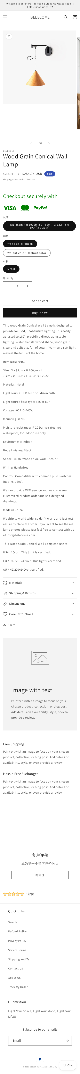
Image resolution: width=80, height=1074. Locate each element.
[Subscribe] (67, 1041)
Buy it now (40, 313)
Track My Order (18, 987)
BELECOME (34, 1067)
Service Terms (17, 950)
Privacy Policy (17, 941)
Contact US (15, 968)
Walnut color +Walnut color (26, 253)
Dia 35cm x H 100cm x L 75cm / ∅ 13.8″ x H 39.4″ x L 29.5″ (39, 226)
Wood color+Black (20, 244)
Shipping (7, 179)
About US (14, 978)
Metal (11, 269)
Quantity (8, 278)
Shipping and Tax (19, 959)
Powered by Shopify (48, 1067)
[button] (5, 17)
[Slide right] (49, 143)
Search (12, 922)
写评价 (40, 875)
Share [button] (11, 625)
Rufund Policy (17, 931)
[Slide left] (30, 143)
